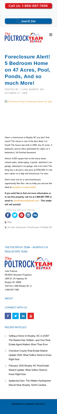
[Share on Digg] (35, 215)
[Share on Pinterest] (21, 215)
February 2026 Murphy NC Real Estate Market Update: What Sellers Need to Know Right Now (29, 369)
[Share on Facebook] (8, 215)
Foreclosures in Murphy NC (39, 227)
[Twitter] (15, 316)
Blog (9, 222)
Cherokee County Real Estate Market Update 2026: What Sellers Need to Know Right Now (30, 355)
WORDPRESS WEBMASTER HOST (28, 404)
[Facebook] (8, 316)
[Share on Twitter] (15, 215)
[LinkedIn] (23, 316)
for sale (11, 227)
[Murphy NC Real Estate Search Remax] (24, 37)
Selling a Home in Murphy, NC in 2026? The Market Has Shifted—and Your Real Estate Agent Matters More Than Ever (29, 340)
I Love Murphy (29, 89)
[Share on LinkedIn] (28, 215)
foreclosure (21, 227)
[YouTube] (31, 316)
